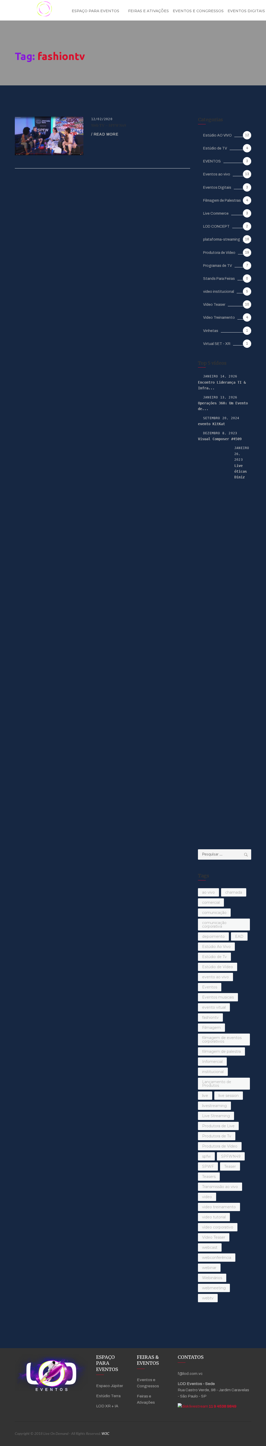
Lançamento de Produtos (216, 1084)
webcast (209, 1247)
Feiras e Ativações (148, 11)
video (207, 1196)
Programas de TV (217, 266)
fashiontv (210, 1017)
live (205, 1095)
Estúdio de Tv (214, 956)
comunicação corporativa (214, 924)
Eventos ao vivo (216, 174)
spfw (206, 1156)
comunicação (214, 912)
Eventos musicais (218, 997)
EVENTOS (212, 161)
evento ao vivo (215, 977)
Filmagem (211, 1027)
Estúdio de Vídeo (217, 967)
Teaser (230, 1166)
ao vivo (208, 892)
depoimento (213, 936)
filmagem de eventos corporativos (222, 1039)
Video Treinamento (219, 318)
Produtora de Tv (216, 1136)
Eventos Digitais (217, 187)
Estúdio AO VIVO (217, 135)
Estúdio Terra (108, 1396)
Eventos (209, 987)
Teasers (209, 1176)
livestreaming (214, 1105)
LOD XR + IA (107, 1406)
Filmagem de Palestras (222, 200)
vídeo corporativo (217, 1227)
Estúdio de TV (215, 148)
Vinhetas (210, 331)
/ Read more (104, 134)
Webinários (212, 1277)
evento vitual (214, 1007)
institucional (213, 1071)
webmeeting (214, 1288)
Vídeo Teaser (214, 305)
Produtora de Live (218, 1126)
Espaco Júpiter (109, 1386)
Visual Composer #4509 (220, 439)
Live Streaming (216, 1116)
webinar (209, 1267)
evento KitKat (211, 424)
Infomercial (212, 1061)
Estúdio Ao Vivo (216, 946)
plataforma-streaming (221, 239)
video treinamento (219, 1207)
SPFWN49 (231, 1156)
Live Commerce (216, 213)
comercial (211, 902)
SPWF (208, 1166)
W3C (105, 1434)
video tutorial (214, 1217)
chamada (233, 892)
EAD (239, 936)
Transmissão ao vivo (220, 1186)
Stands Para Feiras (219, 279)
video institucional (218, 292)
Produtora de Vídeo (219, 253)
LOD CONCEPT (216, 226)
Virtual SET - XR (216, 344)
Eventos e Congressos (198, 11)
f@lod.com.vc (190, 1374)
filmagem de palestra (221, 1051)
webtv (208, 1298)
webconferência (216, 1257)
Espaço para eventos (95, 11)
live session (228, 1095)
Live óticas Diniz (240, 471)
